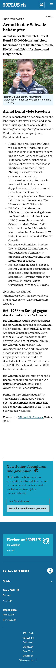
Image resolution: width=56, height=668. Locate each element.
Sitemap (7, 600)
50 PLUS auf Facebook (16, 571)
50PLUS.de (28, 638)
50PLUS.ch (28, 633)
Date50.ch (28, 647)
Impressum (8, 614)
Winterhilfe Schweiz (30, 417)
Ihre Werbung (13, 545)
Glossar (7, 595)
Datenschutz (9, 620)
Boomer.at (28, 642)
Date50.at (28, 656)
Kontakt (10, 550)
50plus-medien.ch (28, 660)
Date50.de (28, 651)
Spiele (6, 581)
